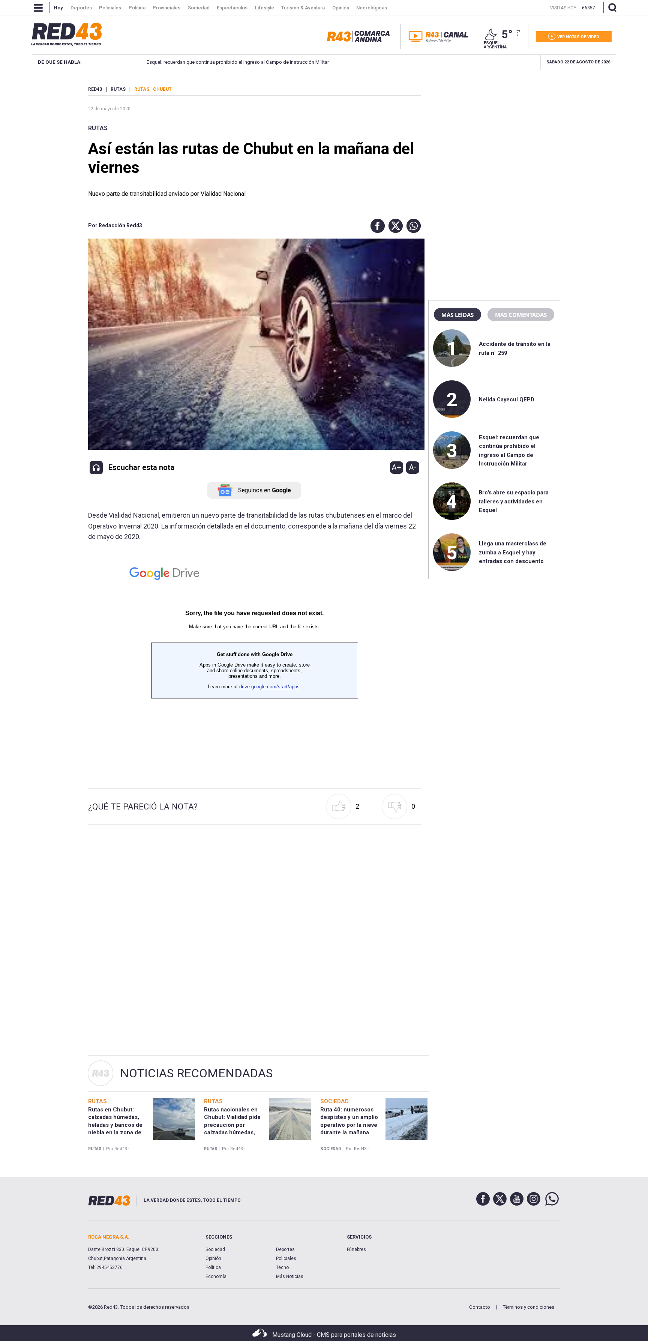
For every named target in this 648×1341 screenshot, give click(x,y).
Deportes (285, 1249)
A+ (396, 467)
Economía (216, 1276)
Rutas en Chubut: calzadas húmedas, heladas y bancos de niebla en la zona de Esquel (115, 1124)
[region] (494, 133)
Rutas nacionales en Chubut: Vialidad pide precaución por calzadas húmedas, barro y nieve (232, 1124)
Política (213, 1267)
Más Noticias (289, 1276)
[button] (376, 226)
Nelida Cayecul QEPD (506, 399)
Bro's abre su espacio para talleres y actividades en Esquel (514, 501)
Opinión (213, 1258)
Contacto (479, 1307)
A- (413, 467)
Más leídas (457, 314)
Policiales (286, 1258)
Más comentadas (521, 314)
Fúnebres (356, 1249)
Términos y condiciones (528, 1307)
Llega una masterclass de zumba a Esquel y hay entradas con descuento (512, 552)
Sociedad (215, 1249)
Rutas (98, 128)
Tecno (282, 1267)
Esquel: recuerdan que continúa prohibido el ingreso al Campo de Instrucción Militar (238, 62)
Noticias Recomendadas (196, 1073)
